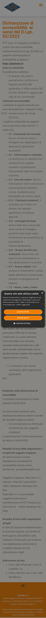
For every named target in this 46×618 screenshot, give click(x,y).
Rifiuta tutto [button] (23, 318)
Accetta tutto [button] (23, 312)
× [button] (42, 293)
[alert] (23, 309)
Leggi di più (26, 305)
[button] (23, 323)
